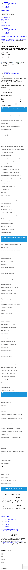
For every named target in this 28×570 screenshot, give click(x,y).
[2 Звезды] (9, 62)
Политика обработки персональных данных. (12, 541)
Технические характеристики (11, 73)
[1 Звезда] (3, 62)
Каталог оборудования (10, 3)
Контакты (6, 6)
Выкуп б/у (6, 521)
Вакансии (6, 7)
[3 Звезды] (15, 62)
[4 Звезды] (21, 62)
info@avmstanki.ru (5, 25)
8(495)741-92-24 (5, 22)
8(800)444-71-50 (5, 20)
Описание (6, 72)
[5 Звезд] (3, 64)
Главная (6, 2)
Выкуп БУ (6, 4)
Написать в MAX (5, 17)
